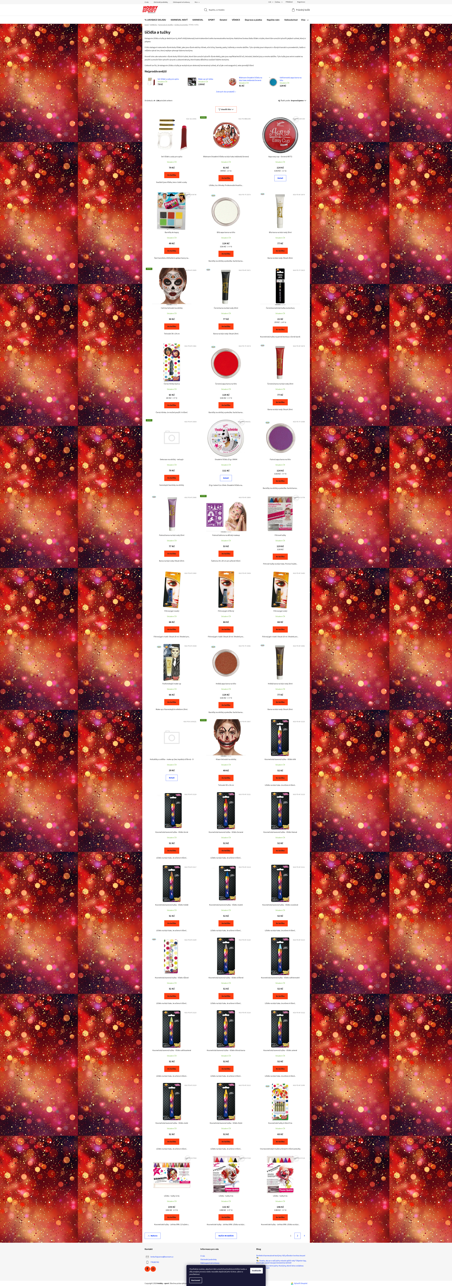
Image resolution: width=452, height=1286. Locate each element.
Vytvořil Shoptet (300, 1283)
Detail (280, 178)
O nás (147, 2)
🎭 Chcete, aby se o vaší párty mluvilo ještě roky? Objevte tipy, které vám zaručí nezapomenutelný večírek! (281, 1262)
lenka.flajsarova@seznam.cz (161, 1257)
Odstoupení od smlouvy (181, 2)
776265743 (154, 1262)
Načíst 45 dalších (226, 1235)
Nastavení (195, 1280)
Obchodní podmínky (161, 2)
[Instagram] (153, 1269)
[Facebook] (147, 1269)
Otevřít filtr (226, 109)
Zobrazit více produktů (225, 91)
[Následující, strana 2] (297, 1236)
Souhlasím (256, 1270)
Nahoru (154, 1235)
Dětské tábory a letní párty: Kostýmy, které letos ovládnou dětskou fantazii (279, 1267)
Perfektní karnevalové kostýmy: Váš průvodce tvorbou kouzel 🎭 (280, 1257)
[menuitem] (155, 20)
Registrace (301, 2)
